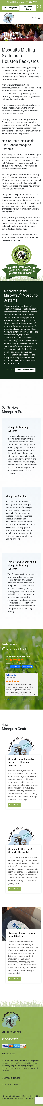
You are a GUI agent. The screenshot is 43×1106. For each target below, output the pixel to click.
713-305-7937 (31, 2)
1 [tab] (15, 37)
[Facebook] (39, 6)
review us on (26, 666)
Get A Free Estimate (28, 7)
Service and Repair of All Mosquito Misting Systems (22, 565)
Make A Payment (10, 8)
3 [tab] (21, 37)
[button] (34, 17)
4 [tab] (24, 37)
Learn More (9, 369)
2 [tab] (18, 37)
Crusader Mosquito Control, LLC (20, 656)
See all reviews (15, 666)
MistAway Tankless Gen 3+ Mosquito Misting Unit (21, 851)
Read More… (14, 805)
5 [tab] (27, 37)
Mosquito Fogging (16, 496)
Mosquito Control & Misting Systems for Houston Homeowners (21, 762)
